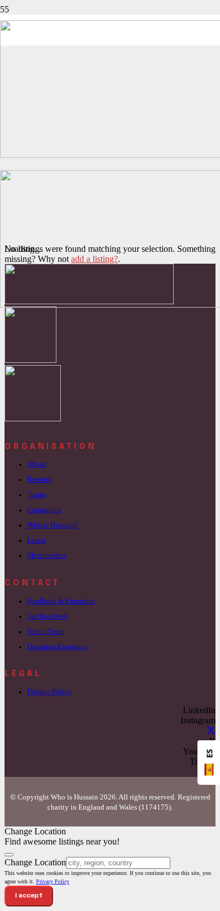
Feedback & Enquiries (61, 601)
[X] (210, 731)
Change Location (35, 862)
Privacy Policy (49, 692)
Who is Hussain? (52, 525)
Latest (36, 540)
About (36, 464)
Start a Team (45, 632)
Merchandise (47, 555)
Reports (39, 479)
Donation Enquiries (57, 647)
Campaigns (44, 510)
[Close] (9, 854)
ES (209, 753)
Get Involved (47, 616)
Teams (36, 495)
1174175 (155, 807)
